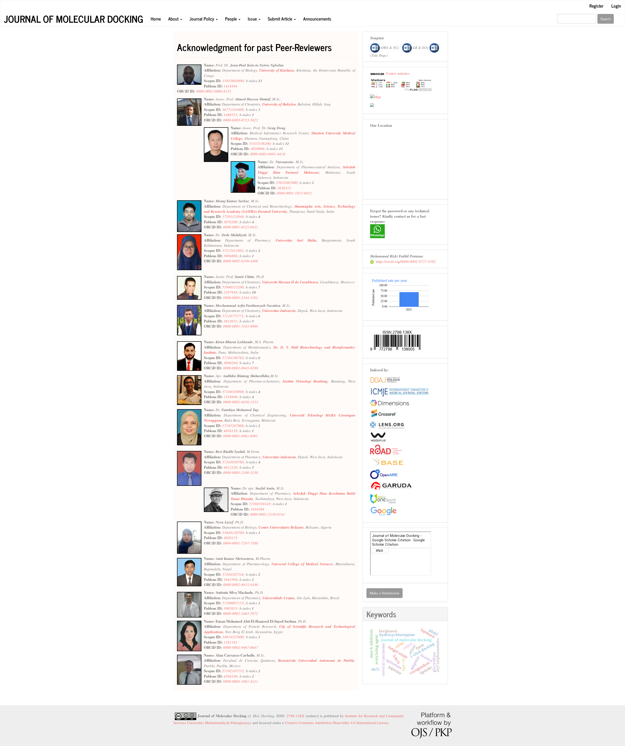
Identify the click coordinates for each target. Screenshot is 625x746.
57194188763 (233, 357)
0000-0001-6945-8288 (240, 367)
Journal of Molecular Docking (73, 18)
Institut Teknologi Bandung (305, 381)
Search (606, 19)
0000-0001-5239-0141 (267, 514)
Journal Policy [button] (202, 18)
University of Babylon (279, 104)
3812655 (230, 321)
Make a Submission (384, 592)
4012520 (230, 467)
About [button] (174, 18)
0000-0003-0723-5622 (240, 119)
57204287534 (233, 574)
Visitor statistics (398, 73)
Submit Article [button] (280, 18)
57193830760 (233, 461)
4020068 (257, 148)
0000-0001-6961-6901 (240, 435)
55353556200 (260, 143)
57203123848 (233, 216)
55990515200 (233, 287)
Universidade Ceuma (278, 597)
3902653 (230, 608)
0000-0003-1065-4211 (240, 681)
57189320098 (233, 391)
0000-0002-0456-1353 (240, 401)
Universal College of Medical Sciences (302, 563)
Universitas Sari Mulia (296, 240)
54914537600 (233, 636)
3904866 (230, 255)
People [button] (231, 18)
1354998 (230, 396)
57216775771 (233, 315)
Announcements (317, 18)
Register (596, 5)
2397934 (230, 292)
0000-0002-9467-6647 (240, 647)
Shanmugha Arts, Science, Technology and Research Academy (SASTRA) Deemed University (279, 209)
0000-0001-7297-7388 (240, 543)
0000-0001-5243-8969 (240, 326)
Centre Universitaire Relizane (281, 527)
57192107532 (233, 670)
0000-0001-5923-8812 (294, 193)
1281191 (230, 642)
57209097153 (233, 602)
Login (616, 5)
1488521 (230, 114)
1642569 (230, 579)
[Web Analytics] (377, 73)
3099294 (230, 362)
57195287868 (233, 425)
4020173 (230, 537)
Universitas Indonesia (279, 310)
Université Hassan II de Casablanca (290, 282)
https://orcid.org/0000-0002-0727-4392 (406, 261)
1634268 (257, 509)
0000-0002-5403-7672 (240, 613)
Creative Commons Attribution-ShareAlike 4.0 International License (336, 722)
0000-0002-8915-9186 (240, 584)
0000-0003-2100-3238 (240, 472)
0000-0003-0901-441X (267, 153)
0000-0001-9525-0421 (240, 226)
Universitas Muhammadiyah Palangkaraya (219, 722)
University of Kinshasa (276, 70)
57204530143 (260, 503)
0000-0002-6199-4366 (240, 260)
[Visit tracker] (372, 104)
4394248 (230, 676)
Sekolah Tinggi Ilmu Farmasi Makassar (306, 169)
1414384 (230, 86)
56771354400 (233, 109)
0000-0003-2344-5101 (240, 297)
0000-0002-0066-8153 (213, 91)
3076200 (230, 221)
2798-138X (295, 715)
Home (156, 18)
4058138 (230, 430)
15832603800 (233, 80)
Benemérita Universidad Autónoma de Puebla (316, 660)
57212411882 (233, 250)
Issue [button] (253, 18)
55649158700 (233, 532)
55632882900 (286, 182)
